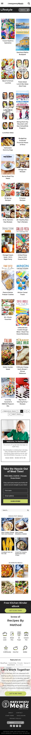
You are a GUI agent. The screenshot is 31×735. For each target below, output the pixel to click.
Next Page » (17, 414)
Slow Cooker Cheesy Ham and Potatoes (7, 533)
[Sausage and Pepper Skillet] (8, 571)
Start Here (10, 715)
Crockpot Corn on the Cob (6, 552)
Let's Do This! (15, 610)
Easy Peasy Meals (15, 3)
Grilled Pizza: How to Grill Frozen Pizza (22, 257)
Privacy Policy (15, 718)
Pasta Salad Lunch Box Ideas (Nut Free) (22, 84)
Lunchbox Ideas (8, 133)
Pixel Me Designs (24, 733)
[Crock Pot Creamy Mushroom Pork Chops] (22, 544)
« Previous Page (9, 411)
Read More (9, 458)
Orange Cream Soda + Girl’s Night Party (8, 257)
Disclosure (21, 715)
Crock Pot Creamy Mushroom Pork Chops (21, 553)
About (10, 712)
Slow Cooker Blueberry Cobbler (21, 533)
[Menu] (2, 3)
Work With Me (20, 458)
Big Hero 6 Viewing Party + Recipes (22, 402)
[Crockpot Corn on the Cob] (8, 544)
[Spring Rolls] (22, 587)
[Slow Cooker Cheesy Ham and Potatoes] (8, 524)
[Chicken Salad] (8, 587)
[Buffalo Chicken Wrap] (22, 571)
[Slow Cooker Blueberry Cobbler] (22, 524)
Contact (19, 712)
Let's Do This (15, 693)
